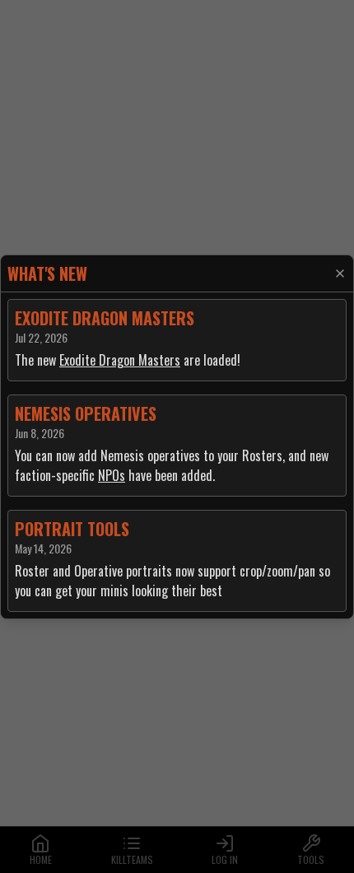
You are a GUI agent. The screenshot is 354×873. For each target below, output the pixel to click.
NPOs (111, 475)
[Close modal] (340, 273)
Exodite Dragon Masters (119, 360)
